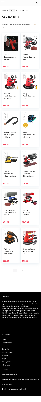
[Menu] (2, 3)
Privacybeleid (6, 362)
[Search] (37, 3)
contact (26, 317)
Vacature (5, 355)
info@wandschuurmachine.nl (16, 389)
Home (4, 10)
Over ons (5, 346)
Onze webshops (7, 352)
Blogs (4, 358)
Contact (4, 339)
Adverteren (6, 365)
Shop (12, 10)
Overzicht (5, 349)
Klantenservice (7, 342)
